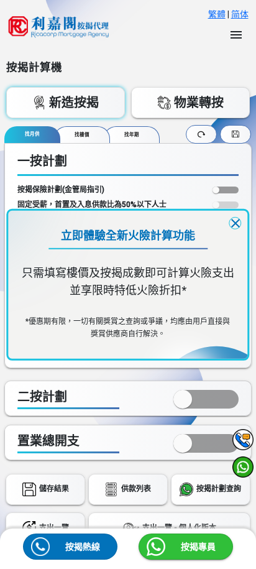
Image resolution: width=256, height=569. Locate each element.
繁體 (217, 14)
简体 (240, 14)
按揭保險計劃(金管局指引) (60, 189)
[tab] (32, 134)
